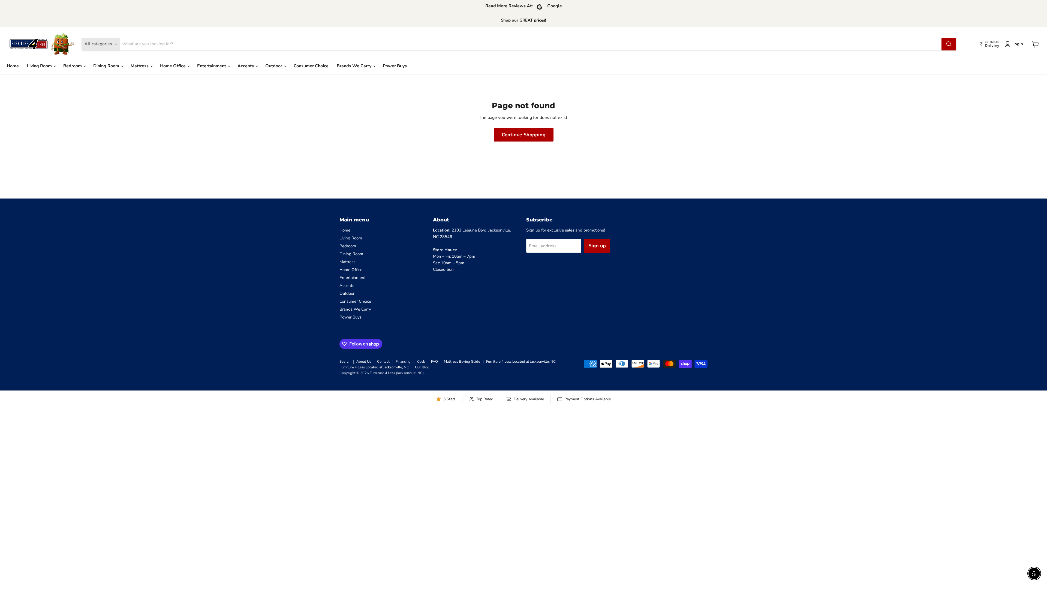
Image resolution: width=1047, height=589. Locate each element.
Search (344, 361)
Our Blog (422, 367)
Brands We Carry (354, 66)
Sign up (597, 245)
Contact (383, 361)
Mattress (140, 66)
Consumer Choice (311, 66)
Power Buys (395, 66)
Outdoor (274, 66)
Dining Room (106, 66)
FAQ (434, 361)
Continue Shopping (524, 134)
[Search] (948, 44)
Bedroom (73, 66)
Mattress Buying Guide (462, 361)
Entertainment (212, 66)
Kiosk (421, 361)
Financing (403, 361)
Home (13, 66)
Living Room (40, 66)
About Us (363, 361)
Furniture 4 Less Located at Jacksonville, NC (521, 361)
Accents (246, 66)
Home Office (173, 66)
